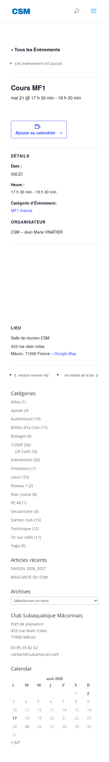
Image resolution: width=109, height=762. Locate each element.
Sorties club (22, 520)
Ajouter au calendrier (35, 132)
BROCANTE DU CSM (29, 577)
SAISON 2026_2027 (28, 568)
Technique (21, 528)
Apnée (17, 410)
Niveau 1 (19, 485)
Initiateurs (20, 468)
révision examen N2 (33, 375)
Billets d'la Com (25, 427)
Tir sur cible (22, 537)
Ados (15, 401)
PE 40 (16, 502)
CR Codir (23, 451)
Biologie (18, 436)
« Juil (15, 742)
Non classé (21, 494)
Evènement (21, 459)
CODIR (17, 444)
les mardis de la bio (80, 375)
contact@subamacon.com (35, 654)
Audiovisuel (22, 418)
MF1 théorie (21, 210)
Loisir (16, 477)
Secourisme (22, 511)
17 (14, 718)
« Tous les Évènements (35, 49)
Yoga (15, 545)
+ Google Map (63, 353)
